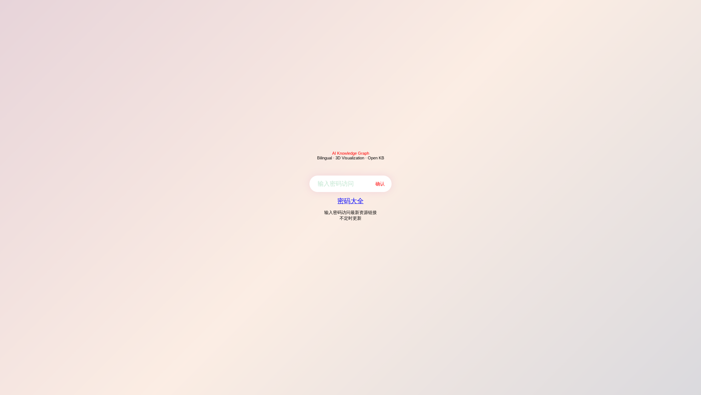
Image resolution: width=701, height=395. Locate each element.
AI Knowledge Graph (350, 153)
